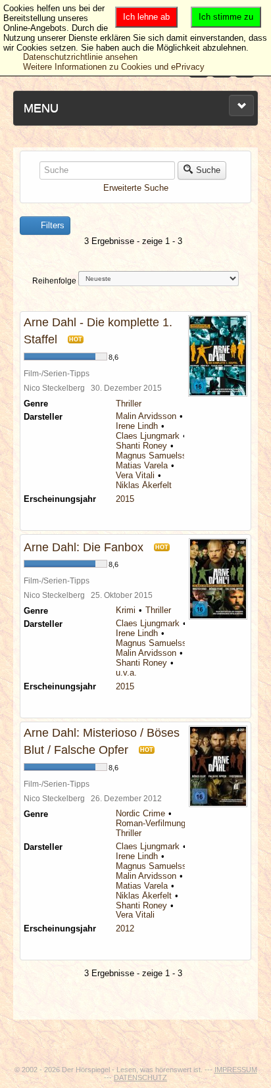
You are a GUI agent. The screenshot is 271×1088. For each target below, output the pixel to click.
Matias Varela (142, 465)
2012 (125, 928)
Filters (51, 225)
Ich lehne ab (146, 17)
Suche (208, 170)
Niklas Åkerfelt (144, 485)
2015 (125, 499)
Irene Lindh (137, 426)
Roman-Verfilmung (150, 823)
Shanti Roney (141, 446)
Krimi (126, 610)
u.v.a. (126, 673)
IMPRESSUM (235, 1070)
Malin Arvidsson (146, 416)
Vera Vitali (135, 475)
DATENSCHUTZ (140, 1077)
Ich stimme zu (226, 17)
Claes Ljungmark (148, 436)
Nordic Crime (140, 813)
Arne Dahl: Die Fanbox (83, 547)
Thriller (128, 403)
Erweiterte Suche (135, 188)
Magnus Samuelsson (156, 455)
